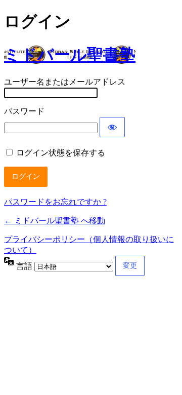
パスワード (24, 111)
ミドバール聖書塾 (69, 55)
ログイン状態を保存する (60, 152)
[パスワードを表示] (112, 127)
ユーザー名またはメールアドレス (64, 81)
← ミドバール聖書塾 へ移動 (54, 220)
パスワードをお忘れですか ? (55, 202)
